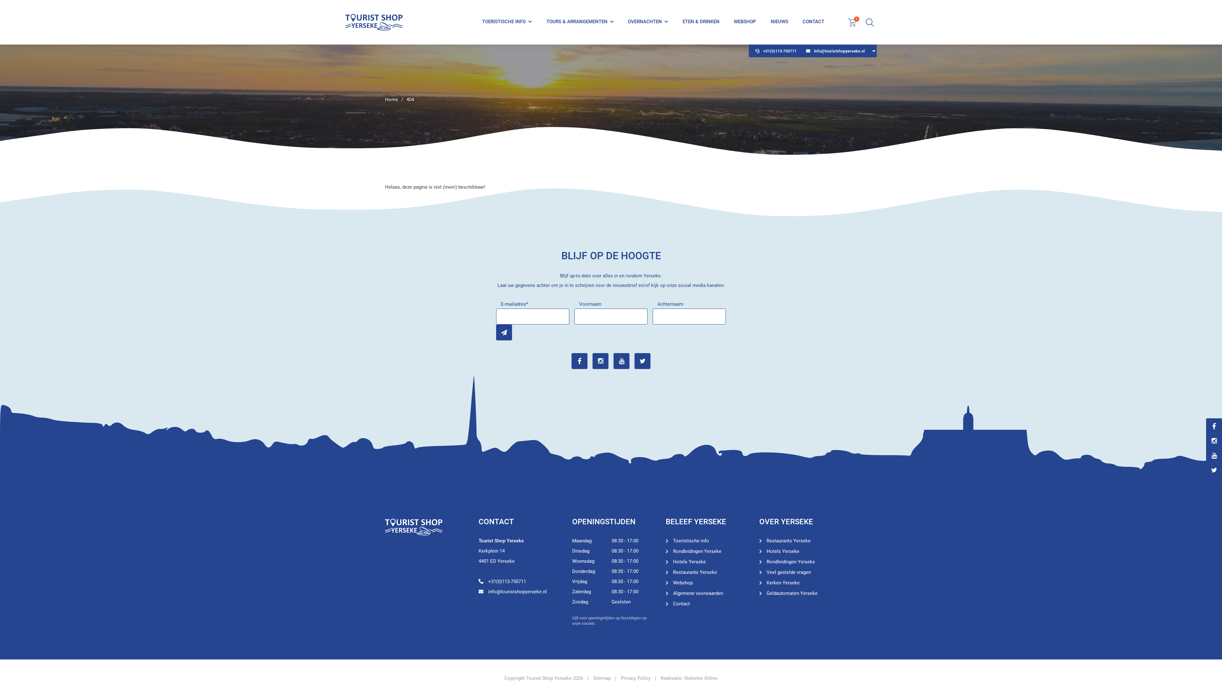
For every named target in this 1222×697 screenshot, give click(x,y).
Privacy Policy (635, 678)
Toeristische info (504, 21)
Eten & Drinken (701, 21)
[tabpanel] (611, 100)
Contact (813, 21)
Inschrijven (504, 332)
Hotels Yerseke (689, 562)
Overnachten (645, 21)
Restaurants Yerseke (695, 572)
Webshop (745, 21)
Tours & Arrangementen (576, 21)
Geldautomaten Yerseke (792, 593)
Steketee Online (701, 678)
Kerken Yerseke (783, 583)
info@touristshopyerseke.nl (839, 51)
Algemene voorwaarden (698, 593)
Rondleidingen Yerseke (697, 551)
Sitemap (602, 678)
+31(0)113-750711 (780, 51)
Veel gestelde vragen (789, 572)
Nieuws (779, 21)
